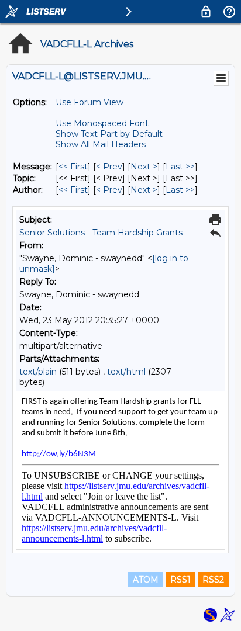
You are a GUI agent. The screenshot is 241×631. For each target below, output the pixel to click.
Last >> (180, 166)
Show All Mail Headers (101, 144)
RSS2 (213, 579)
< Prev (109, 166)
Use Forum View (89, 102)
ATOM (146, 579)
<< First (73, 166)
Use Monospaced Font (102, 123)
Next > (143, 166)
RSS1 (180, 579)
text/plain (38, 371)
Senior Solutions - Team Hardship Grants (101, 232)
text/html (126, 371)
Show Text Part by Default (109, 134)
